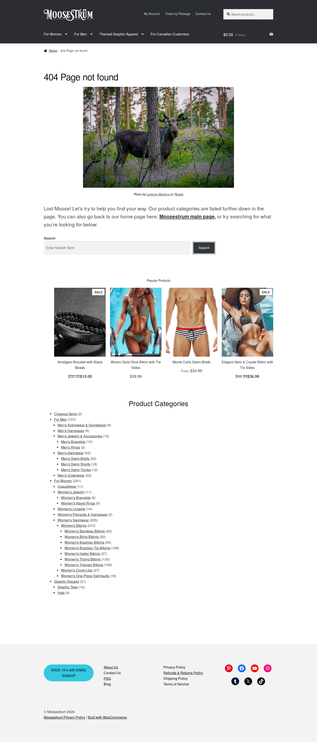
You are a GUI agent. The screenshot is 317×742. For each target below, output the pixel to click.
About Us (111, 667)
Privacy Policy (174, 667)
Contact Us (203, 13)
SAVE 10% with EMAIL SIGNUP (68, 672)
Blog (107, 684)
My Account (152, 13)
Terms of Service (176, 684)
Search (49, 238)
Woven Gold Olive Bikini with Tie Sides (136, 364)
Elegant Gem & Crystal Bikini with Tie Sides (247, 364)
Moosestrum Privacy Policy (64, 717)
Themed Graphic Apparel (118, 34)
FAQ (107, 678)
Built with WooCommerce (107, 717)
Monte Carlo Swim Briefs (191, 361)
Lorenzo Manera (158, 194)
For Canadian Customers (170, 34)
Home (53, 50)
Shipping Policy (175, 678)
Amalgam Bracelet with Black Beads (80, 364)
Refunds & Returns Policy (183, 672)
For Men (80, 34)
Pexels (178, 194)
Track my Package (177, 13)
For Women (53, 34)
